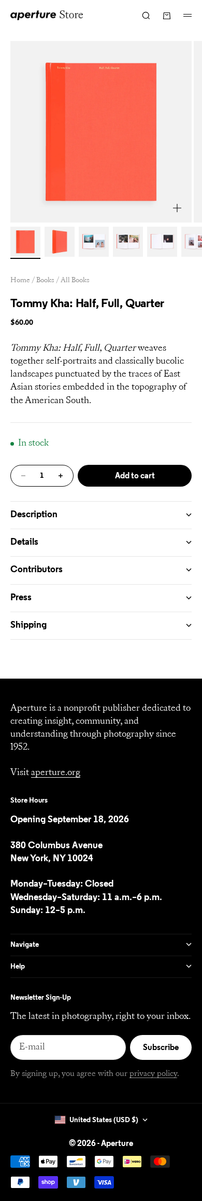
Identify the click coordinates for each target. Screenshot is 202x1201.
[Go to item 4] (128, 242)
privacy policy (153, 1074)
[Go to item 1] (25, 242)
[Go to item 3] (94, 242)
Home (20, 280)
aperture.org (55, 773)
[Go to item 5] (162, 242)
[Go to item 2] (60, 242)
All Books (75, 280)
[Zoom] (177, 208)
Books (45, 280)
